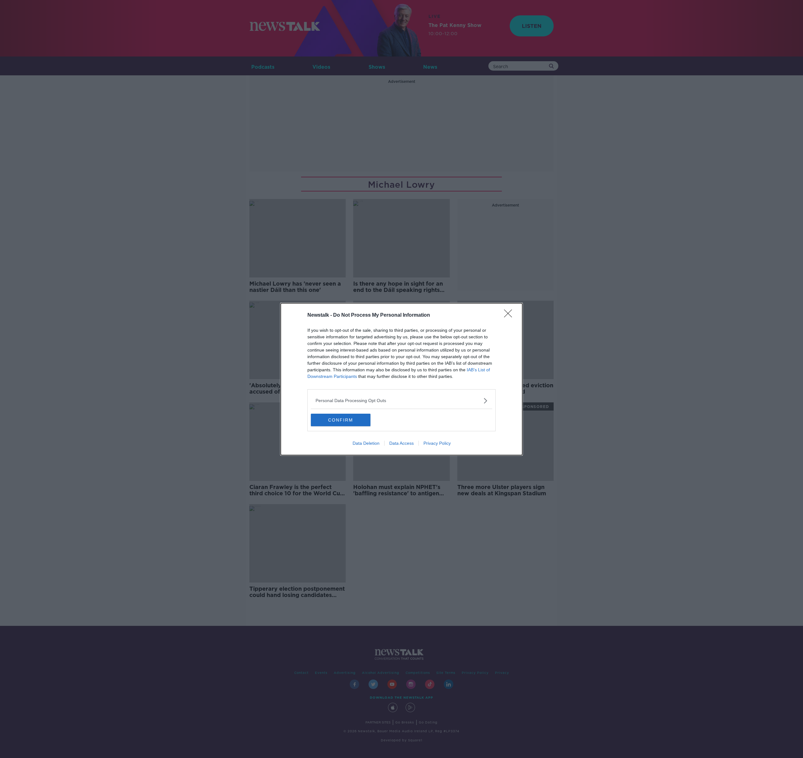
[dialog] (401, 379)
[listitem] (401, 400)
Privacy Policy (437, 443)
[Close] (510, 315)
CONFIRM (340, 419)
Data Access (401, 443)
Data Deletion (366, 443)
